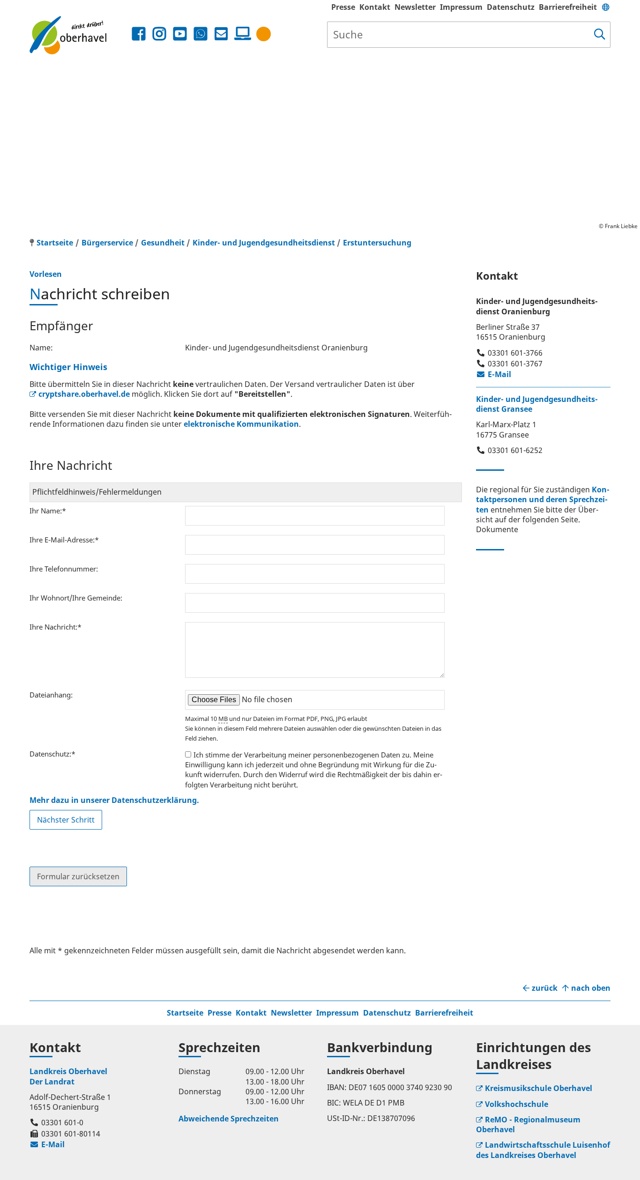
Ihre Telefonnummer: (64, 568)
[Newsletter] (221, 34)
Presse (343, 7)
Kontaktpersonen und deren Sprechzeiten (543, 499)
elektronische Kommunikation (241, 424)
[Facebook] (138, 34)
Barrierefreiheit (568, 7)
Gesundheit (163, 242)
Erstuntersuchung (377, 242)
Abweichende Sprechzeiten (229, 1118)
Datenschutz (511, 7)
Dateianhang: (51, 694)
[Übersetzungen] (605, 7)
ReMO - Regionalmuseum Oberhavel (528, 1124)
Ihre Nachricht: (56, 626)
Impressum (461, 7)
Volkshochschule (516, 1104)
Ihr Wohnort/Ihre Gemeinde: (76, 597)
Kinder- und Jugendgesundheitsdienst (264, 242)
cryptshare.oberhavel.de (84, 394)
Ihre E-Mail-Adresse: (64, 539)
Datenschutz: (52, 753)
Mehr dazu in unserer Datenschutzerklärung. (114, 800)
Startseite (185, 1013)
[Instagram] (159, 34)
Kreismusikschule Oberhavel (538, 1088)
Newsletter (415, 7)
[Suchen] (599, 34)
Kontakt (374, 7)
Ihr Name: (48, 510)
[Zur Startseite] (79, 35)
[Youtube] (180, 34)
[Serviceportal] (240, 34)
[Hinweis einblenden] (263, 34)
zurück (545, 988)
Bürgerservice (107, 242)
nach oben (590, 988)
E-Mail (493, 374)
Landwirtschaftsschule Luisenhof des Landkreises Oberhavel (543, 1150)
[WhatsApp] (200, 34)
